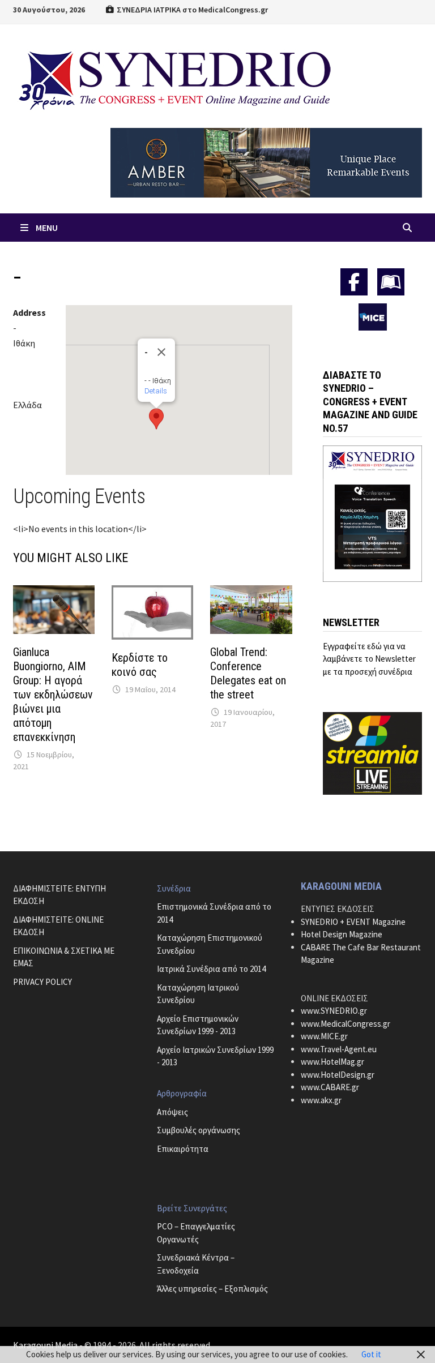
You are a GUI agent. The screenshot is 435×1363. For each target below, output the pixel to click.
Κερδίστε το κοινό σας (140, 665)
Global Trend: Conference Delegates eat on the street (248, 673)
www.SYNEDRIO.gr (334, 1010)
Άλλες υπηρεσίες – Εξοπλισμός (212, 1288)
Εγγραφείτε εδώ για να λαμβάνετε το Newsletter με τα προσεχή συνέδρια (369, 659)
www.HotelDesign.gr (337, 1074)
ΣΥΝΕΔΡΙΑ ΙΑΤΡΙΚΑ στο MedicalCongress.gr (191, 10)
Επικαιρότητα (182, 1148)
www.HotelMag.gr (332, 1061)
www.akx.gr (321, 1100)
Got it (371, 1354)
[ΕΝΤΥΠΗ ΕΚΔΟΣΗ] (390, 281)
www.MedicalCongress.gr (345, 1023)
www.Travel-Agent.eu (339, 1049)
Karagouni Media (46, 1345)
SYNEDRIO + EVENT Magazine (353, 921)
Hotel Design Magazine (341, 934)
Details (155, 391)
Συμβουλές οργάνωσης (198, 1130)
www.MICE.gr (324, 1036)
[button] (156, 419)
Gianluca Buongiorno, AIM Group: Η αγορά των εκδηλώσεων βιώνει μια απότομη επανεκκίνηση (53, 694)
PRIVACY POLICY (42, 981)
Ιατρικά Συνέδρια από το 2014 (211, 968)
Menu (47, 227)
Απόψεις (172, 1112)
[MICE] (373, 315)
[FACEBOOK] (354, 281)
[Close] (161, 352)
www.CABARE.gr (330, 1087)
